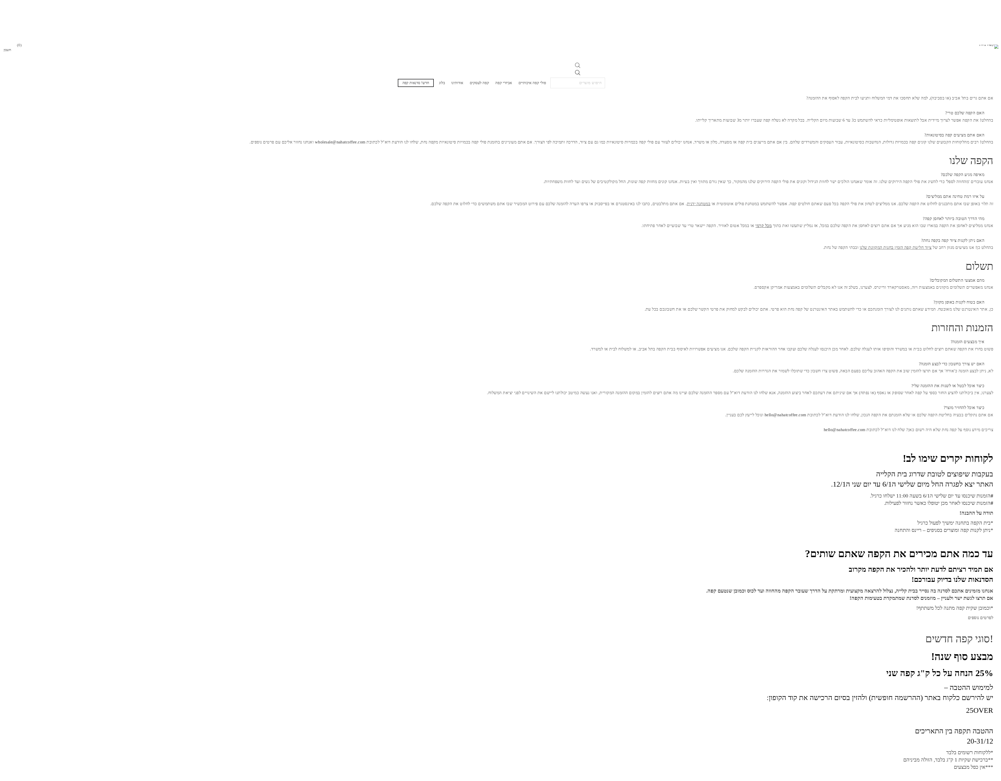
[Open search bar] (578, 66)
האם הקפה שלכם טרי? (964, 113)
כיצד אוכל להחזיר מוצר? (964, 407)
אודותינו (457, 83)
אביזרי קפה (503, 83)
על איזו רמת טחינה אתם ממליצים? (955, 196)
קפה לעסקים (479, 83)
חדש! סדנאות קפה (415, 83)
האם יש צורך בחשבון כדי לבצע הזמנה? (951, 364)
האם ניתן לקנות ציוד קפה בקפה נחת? (952, 240)
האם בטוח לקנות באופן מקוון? (958, 302)
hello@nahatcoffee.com (785, 415)
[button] (500, 112)
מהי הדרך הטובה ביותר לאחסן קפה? (953, 218)
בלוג (442, 83)
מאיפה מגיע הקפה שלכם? (962, 174)
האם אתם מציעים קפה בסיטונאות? (954, 135)
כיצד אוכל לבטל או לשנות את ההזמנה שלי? (947, 385)
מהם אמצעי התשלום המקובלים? (957, 280)
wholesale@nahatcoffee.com (340, 142)
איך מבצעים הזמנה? (967, 341)
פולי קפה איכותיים (532, 83)
